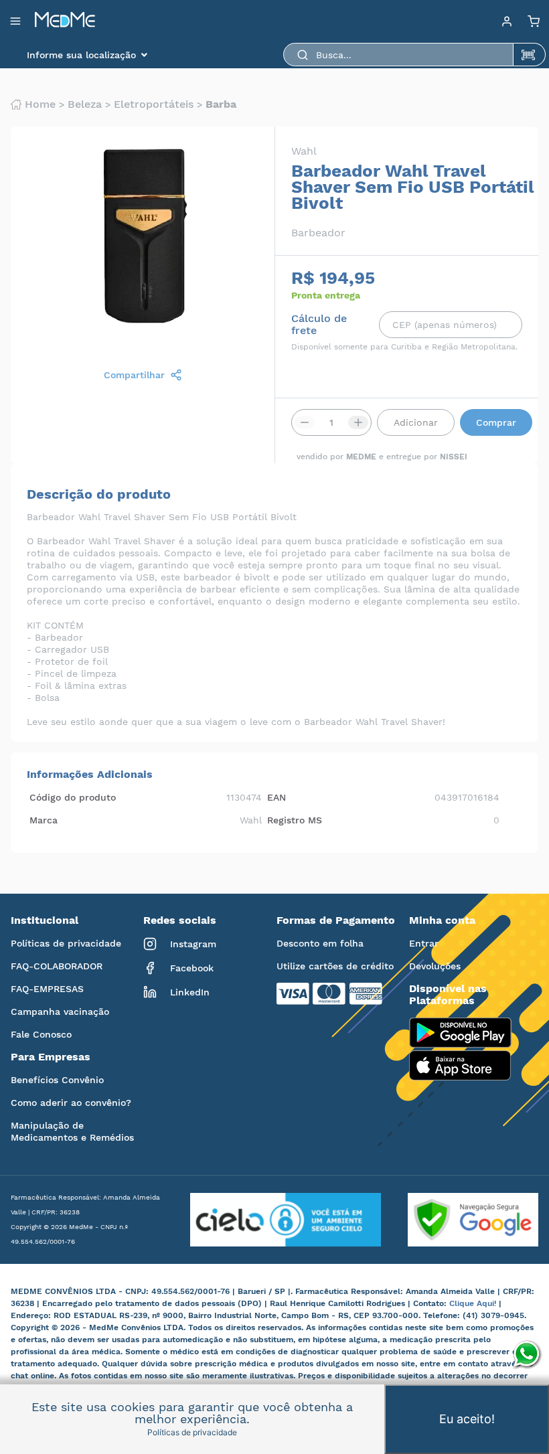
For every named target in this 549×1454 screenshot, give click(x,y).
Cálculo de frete (319, 325)
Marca (43, 820)
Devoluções (435, 966)
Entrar (424, 943)
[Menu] (507, 20)
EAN (276, 797)
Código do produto (72, 797)
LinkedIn (190, 992)
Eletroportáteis (153, 104)
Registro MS (294, 820)
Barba (221, 104)
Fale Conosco (41, 1034)
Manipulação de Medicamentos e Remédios (72, 1131)
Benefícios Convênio (57, 1079)
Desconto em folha (320, 943)
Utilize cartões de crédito (335, 966)
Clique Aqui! (474, 1303)
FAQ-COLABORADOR (56, 966)
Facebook (192, 968)
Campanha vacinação (60, 1011)
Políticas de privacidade (66, 943)
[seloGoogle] (459, 1219)
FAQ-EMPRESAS (47, 988)
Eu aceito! (467, 1419)
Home (40, 104)
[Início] (65, 20)
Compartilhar (134, 375)
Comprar (496, 422)
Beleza (85, 104)
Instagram (193, 944)
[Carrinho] (534, 20)
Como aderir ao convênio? (71, 1102)
